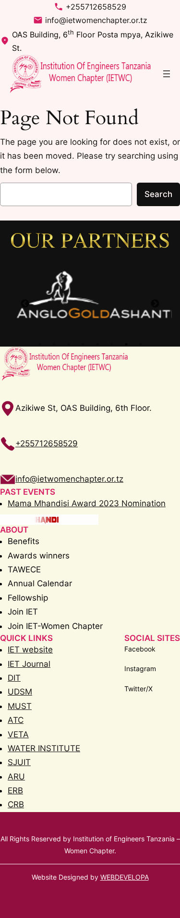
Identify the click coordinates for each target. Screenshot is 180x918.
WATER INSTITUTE (44, 748)
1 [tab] (40, 344)
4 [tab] (83, 344)
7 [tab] (126, 344)
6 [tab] (112, 344)
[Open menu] (166, 74)
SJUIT (19, 762)
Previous (25, 304)
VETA (18, 734)
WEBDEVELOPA (124, 877)
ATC (16, 720)
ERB (15, 790)
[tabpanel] (90, 295)
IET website (30, 649)
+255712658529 (96, 7)
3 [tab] (68, 344)
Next (155, 304)
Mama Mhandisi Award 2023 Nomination (87, 503)
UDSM (20, 692)
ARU (16, 776)
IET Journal (29, 664)
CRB (16, 804)
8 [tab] (140, 344)
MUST (20, 706)
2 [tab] (54, 344)
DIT (14, 678)
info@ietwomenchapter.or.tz (96, 20)
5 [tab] (97, 344)
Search (158, 194)
